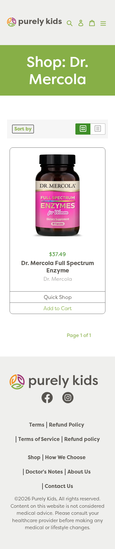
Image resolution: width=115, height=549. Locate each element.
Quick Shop (58, 297)
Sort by (23, 128)
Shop (34, 457)
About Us (79, 471)
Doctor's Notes (44, 471)
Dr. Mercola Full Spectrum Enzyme (57, 267)
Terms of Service (39, 439)
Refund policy (82, 439)
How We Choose (65, 457)
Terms (36, 424)
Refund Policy (66, 424)
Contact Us (59, 486)
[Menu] (103, 22)
